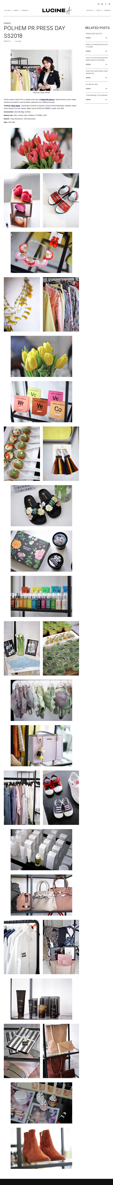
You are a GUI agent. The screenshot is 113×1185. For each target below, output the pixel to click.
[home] (57, 10)
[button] (8, 10)
